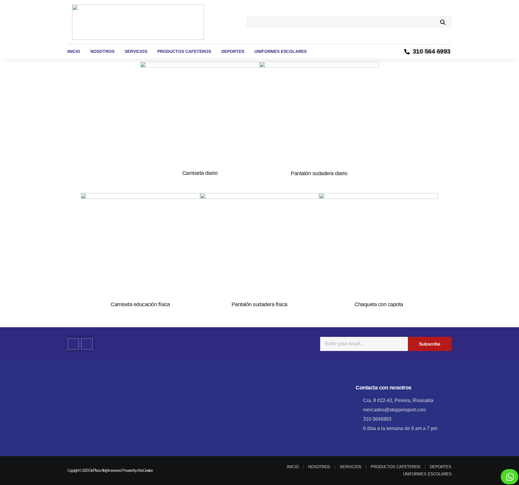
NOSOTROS (102, 51)
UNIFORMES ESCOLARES (280, 51)
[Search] (443, 22)
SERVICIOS (136, 51)
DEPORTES (232, 51)
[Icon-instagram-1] (87, 344)
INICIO (73, 51)
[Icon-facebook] (73, 344)
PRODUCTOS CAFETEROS (184, 51)
